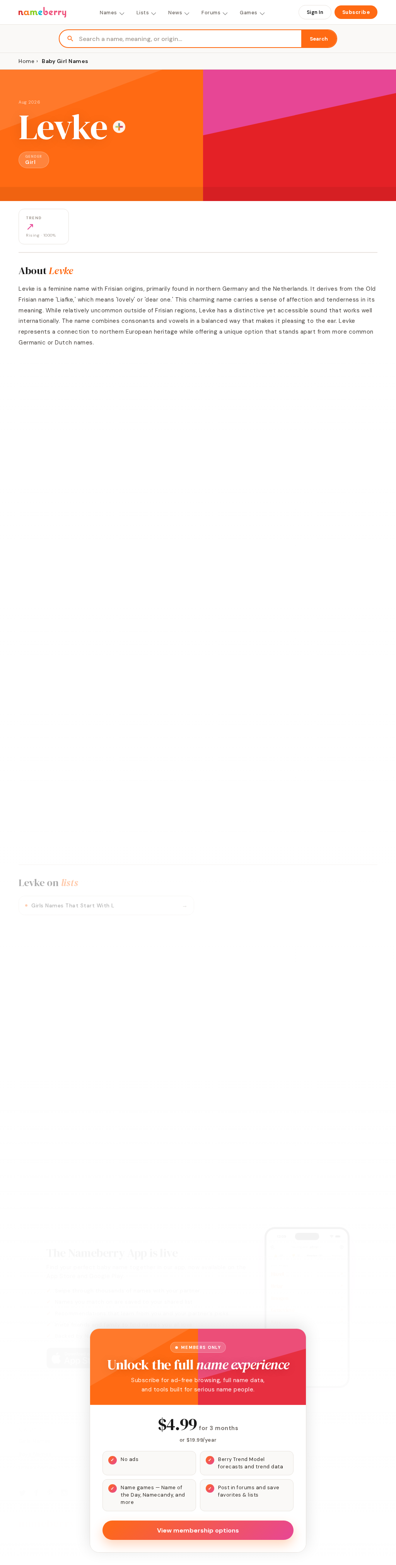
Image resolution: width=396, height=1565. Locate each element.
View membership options (198, 1530)
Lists (143, 12)
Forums (210, 12)
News (175, 12)
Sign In (315, 12)
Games (249, 12)
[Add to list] (119, 127)
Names (108, 12)
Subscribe (356, 12)
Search (319, 39)
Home (26, 61)
